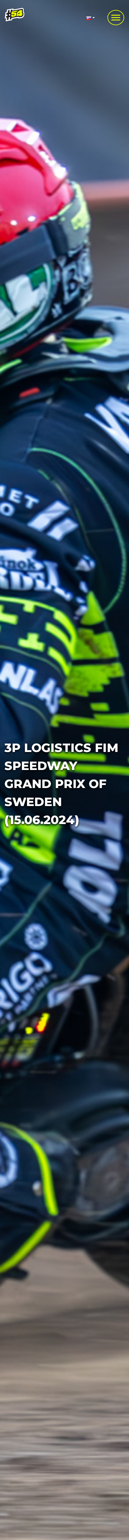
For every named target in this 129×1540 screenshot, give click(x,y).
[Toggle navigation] (115, 17)
